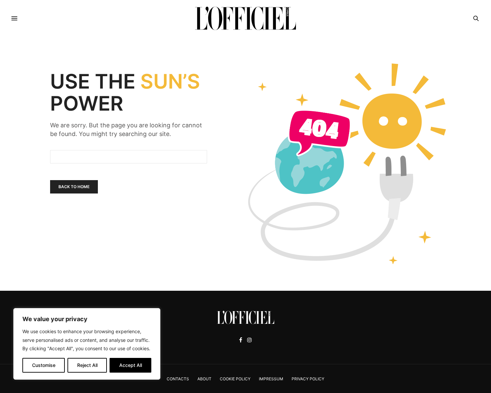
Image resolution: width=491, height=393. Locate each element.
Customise (43, 365)
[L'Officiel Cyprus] (245, 18)
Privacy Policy (308, 378)
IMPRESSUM (271, 378)
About (204, 378)
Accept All (130, 365)
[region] (86, 344)
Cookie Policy (235, 378)
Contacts (178, 378)
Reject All (87, 365)
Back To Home (74, 186)
